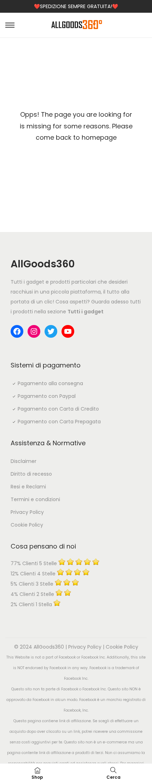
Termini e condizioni (35, 499)
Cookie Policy (27, 524)
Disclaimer (23, 461)
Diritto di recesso (31, 473)
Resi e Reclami (28, 486)
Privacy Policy (27, 512)
